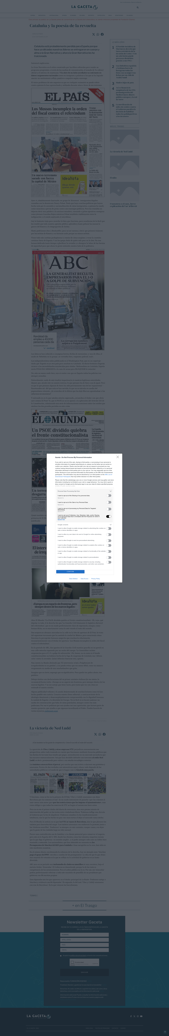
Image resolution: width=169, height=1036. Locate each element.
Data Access (84, 578)
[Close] (118, 457)
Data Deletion (73, 578)
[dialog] (84, 518)
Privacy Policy (95, 578)
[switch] (108, 495)
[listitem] (84, 491)
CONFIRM (70, 571)
